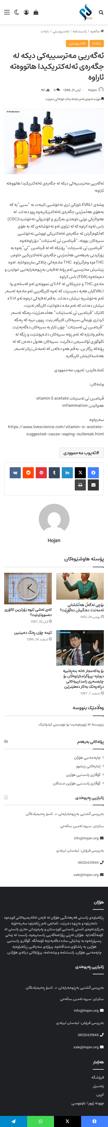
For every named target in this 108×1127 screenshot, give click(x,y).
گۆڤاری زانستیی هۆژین (83, 775)
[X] (80, 472)
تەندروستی (61, 31)
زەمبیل (98, 1086)
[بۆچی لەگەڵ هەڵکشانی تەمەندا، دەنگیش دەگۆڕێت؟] (80, 586)
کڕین (100, 1094)
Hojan (92, 90)
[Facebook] (93, 472)
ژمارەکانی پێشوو (88, 766)
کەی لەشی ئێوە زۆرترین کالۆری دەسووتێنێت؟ (28, 612)
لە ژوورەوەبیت (80, 724)
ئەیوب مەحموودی (79, 453)
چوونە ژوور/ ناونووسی (87, 1103)
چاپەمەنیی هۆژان (87, 758)
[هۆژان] (86, 12)
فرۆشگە (97, 1077)
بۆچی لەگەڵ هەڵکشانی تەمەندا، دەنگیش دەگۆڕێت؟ (82, 608)
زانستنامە (80, 31)
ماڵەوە (95, 31)
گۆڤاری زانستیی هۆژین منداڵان (77, 783)
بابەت (45, 31)
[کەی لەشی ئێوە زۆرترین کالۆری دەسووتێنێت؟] (28, 589)
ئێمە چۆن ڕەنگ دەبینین (33, 632)
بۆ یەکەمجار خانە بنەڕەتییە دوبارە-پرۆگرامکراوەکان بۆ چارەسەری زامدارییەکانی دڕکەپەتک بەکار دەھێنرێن (83, 679)
